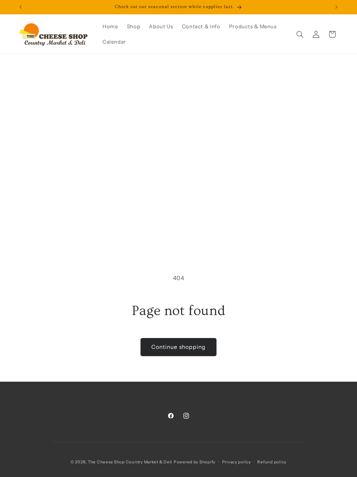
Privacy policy (236, 462)
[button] (300, 34)
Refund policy (272, 462)
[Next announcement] (336, 7)
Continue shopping (178, 347)
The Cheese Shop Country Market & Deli (130, 462)
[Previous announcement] (20, 7)
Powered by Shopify (194, 462)
